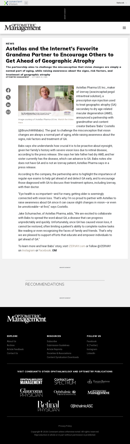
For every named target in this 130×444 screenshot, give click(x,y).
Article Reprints (54, 349)
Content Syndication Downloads (63, 357)
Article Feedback (15, 349)
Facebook (45, 250)
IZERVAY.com (76, 246)
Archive (11, 345)
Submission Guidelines (58, 345)
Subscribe (52, 341)
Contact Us (12, 353)
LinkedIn (91, 353)
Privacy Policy (65, 426)
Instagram (28, 250)
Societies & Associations (59, 353)
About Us (11, 341)
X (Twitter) (92, 345)
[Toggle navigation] (124, 28)
